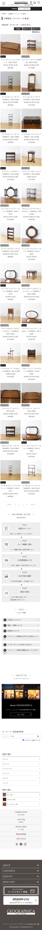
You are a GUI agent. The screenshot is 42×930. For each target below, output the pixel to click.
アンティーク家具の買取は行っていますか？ (20, 651)
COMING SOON (21, 813)
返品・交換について (13, 625)
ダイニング (6, 764)
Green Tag (21, 820)
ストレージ (6, 773)
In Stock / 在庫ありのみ (32, 740)
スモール (5, 778)
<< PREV (8, 505)
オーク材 (9, 795)
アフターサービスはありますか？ (18, 644)
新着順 (18, 29)
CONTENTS (9, 870)
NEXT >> (33, 505)
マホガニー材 (11, 799)
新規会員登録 (21, 834)
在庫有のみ (37, 32)
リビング (5, 759)
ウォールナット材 (12, 804)
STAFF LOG (21, 839)
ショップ (5, 783)
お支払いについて (12, 619)
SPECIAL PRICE (21, 828)
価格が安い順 (36, 29)
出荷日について (11, 631)
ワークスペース (7, 769)
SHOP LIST (9, 881)
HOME (4, 14)
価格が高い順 (27, 29)
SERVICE (7, 876)
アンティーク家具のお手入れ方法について (20, 637)
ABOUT (6, 865)
